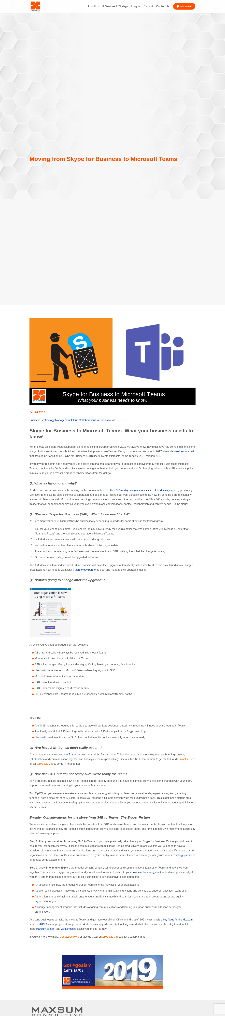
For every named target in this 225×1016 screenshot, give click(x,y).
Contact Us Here (69, 936)
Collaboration (87, 420)
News (111, 420)
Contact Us (162, 6)
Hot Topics (101, 420)
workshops (67, 928)
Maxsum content (45, 928)
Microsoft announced (181, 451)
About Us (93, 6)
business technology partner (148, 872)
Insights (135, 6)
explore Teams (67, 754)
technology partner (86, 569)
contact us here (186, 759)
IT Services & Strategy (115, 6)
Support (148, 6)
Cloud (74, 420)
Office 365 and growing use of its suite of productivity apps (142, 490)
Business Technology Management (49, 420)
